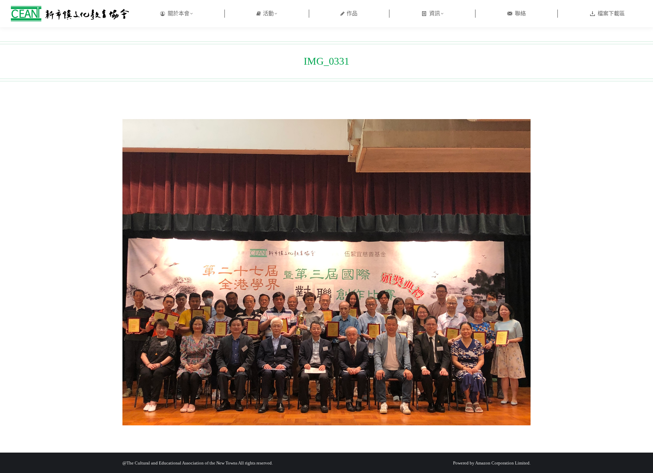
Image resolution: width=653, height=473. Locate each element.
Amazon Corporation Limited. (502, 463)
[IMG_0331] (326, 272)
